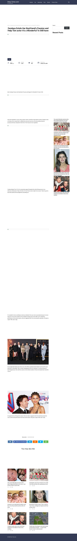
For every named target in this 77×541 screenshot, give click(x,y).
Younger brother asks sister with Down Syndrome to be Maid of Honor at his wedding (15, 528)
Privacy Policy (54, 2)
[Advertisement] (38, 15)
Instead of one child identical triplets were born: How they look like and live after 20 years (16, 506)
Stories (48, 2)
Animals (31, 2)
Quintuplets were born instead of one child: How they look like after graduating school (38, 483)
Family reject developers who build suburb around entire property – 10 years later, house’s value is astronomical (38, 528)
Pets (44, 2)
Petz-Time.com (13, 2)
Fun (35, 2)
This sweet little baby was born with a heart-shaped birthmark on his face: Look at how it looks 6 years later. (16, 484)
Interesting (40, 2)
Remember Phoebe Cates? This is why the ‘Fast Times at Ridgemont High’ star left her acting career (38, 506)
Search (54, 25)
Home (8, 25)
